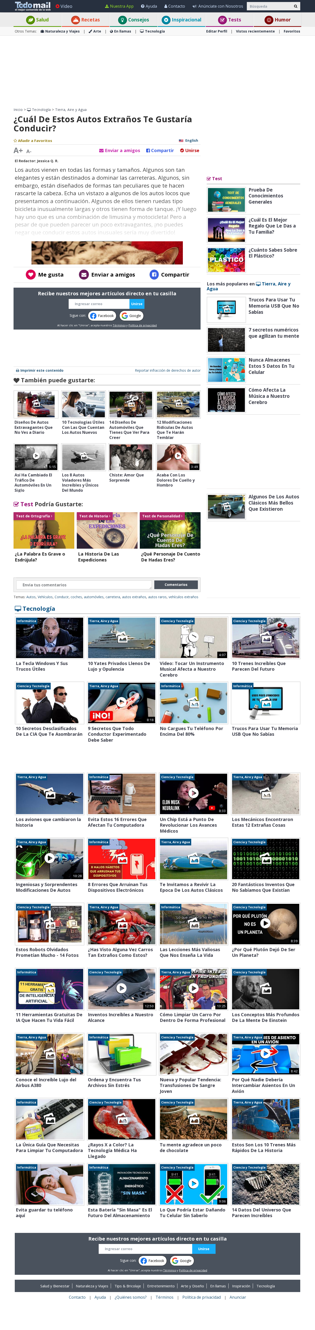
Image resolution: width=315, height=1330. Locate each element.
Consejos (138, 20)
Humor (282, 20)
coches (76, 597)
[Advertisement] (157, 71)
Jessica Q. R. (47, 160)
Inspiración (241, 1285)
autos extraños (134, 597)
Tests (234, 20)
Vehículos (45, 597)
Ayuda (151, 6)
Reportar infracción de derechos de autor (168, 370)
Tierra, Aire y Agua (71, 109)
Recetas (90, 20)
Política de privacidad (142, 325)
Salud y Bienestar (55, 1285)
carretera (113, 597)
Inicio (18, 109)
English (191, 140)
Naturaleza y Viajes (62, 31)
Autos (31, 597)
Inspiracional (186, 20)
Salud (42, 20)
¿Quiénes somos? (131, 1297)
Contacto (176, 6)
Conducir (62, 597)
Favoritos (292, 31)
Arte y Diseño (192, 1285)
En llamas (122, 31)
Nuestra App (122, 6)
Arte (97, 31)
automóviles (94, 597)
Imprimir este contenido (41, 370)
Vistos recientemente (255, 31)
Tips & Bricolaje (127, 1285)
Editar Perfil (216, 31)
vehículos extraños (183, 597)
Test (26, 504)
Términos (119, 325)
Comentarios (176, 584)
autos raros (157, 597)
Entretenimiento (161, 1285)
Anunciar (238, 1297)
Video (66, 6)
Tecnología (155, 31)
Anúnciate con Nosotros (220, 6)
